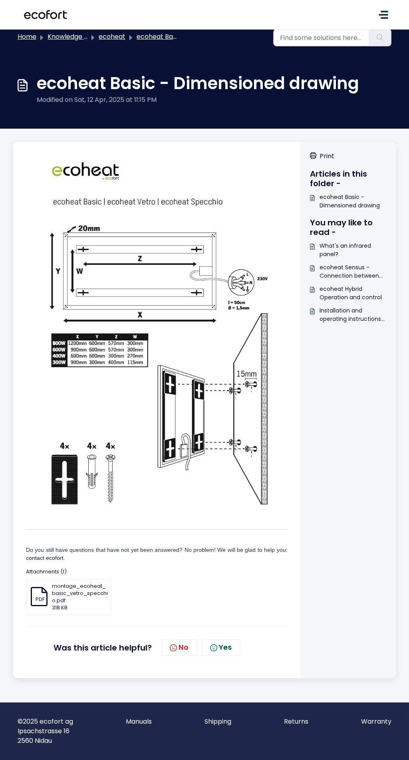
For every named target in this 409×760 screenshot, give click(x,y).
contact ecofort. (45, 558)
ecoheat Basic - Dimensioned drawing (350, 201)
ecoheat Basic (159, 36)
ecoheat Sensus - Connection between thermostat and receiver (349, 271)
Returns (296, 721)
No (184, 647)
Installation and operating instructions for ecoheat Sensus (350, 314)
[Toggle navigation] (383, 15)
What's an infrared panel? (345, 250)
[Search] (380, 37)
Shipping (217, 721)
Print (327, 156)
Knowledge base (73, 36)
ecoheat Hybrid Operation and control (351, 293)
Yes (225, 647)
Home (27, 36)
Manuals (139, 721)
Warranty (376, 721)
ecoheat (112, 36)
